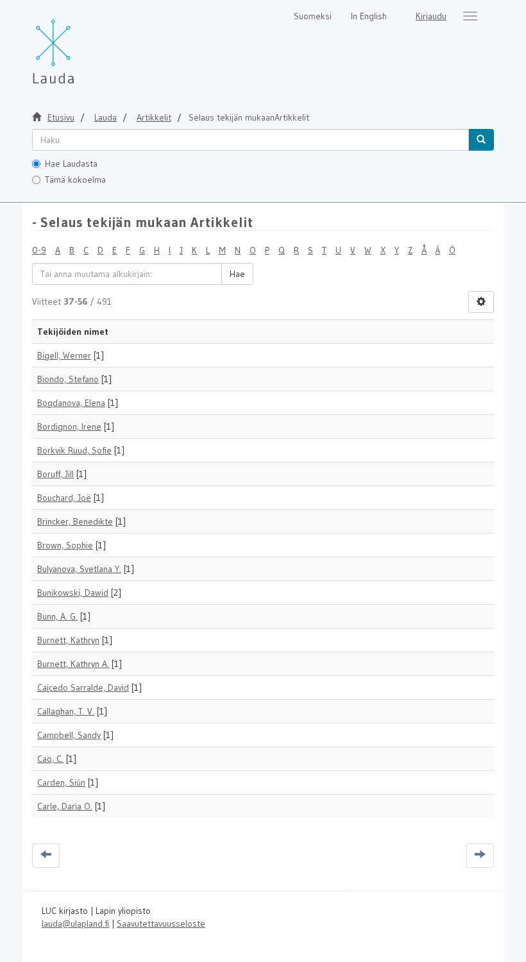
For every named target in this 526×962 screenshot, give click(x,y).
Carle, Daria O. (64, 806)
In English (369, 16)
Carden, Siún (61, 782)
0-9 (39, 250)
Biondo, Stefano (68, 379)
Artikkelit (154, 117)
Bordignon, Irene (69, 426)
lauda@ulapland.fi (75, 923)
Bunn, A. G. (57, 616)
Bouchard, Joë (64, 497)
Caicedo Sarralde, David (83, 687)
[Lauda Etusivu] (80, 45)
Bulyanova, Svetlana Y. (79, 569)
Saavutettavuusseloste (161, 923)
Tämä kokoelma (75, 179)
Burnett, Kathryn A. (73, 664)
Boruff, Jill (55, 474)
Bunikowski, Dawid (72, 592)
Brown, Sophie (65, 545)
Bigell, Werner (64, 355)
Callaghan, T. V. (65, 711)
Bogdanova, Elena (71, 403)
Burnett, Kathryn (68, 640)
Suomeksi (313, 16)
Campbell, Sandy (69, 735)
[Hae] (481, 140)
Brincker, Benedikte (75, 521)
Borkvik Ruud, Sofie (74, 450)
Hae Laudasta (71, 163)
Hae (237, 274)
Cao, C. (50, 758)
